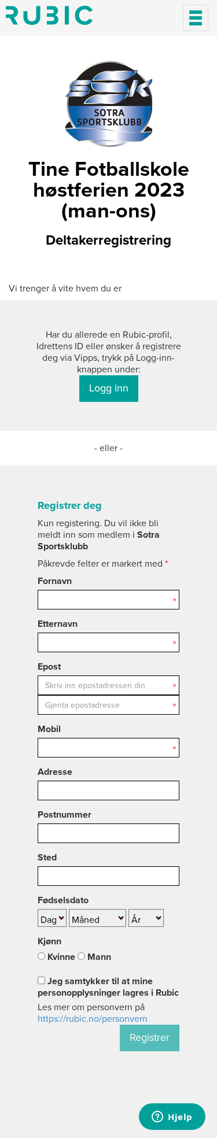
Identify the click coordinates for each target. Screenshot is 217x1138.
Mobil (49, 729)
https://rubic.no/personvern (93, 1019)
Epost (49, 667)
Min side (49, 15)
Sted (47, 857)
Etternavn (58, 624)
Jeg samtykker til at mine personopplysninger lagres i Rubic (108, 987)
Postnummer (64, 815)
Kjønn (49, 941)
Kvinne (60, 957)
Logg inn (108, 388)
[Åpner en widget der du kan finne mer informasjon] (172, 1117)
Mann (98, 957)
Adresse (55, 772)
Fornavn (55, 581)
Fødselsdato (63, 900)
